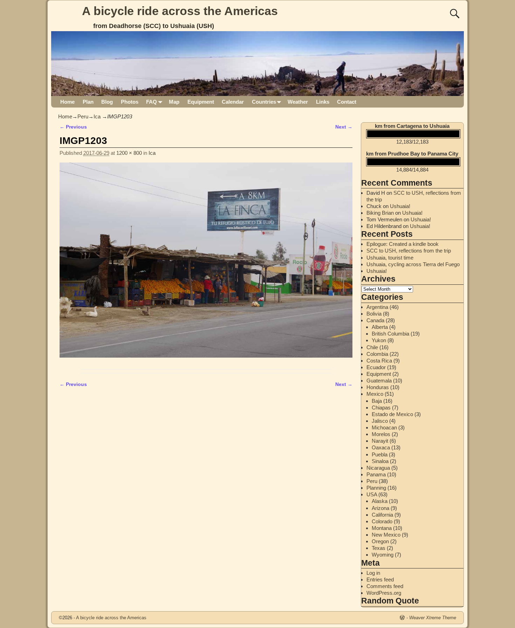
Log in (373, 573)
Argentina (377, 307)
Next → (343, 127)
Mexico (374, 394)
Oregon (380, 541)
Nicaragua (378, 468)
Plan (88, 102)
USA (371, 494)
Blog (107, 102)
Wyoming (382, 555)
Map (174, 102)
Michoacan (384, 427)
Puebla (379, 454)
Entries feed (380, 579)
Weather (298, 102)
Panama (376, 474)
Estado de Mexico (392, 414)
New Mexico (386, 535)
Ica (97, 116)
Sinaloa (380, 461)
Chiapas (381, 407)
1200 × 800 (129, 153)
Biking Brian (380, 213)
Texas (378, 548)
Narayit (380, 441)
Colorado (382, 521)
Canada (375, 320)
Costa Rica (379, 361)
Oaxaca (381, 447)
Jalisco (380, 421)
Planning (376, 488)
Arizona (380, 508)
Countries (264, 102)
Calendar (233, 102)
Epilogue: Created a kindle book (402, 244)
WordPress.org (383, 593)
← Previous (73, 127)
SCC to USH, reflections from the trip (408, 251)
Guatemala (379, 381)
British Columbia (390, 334)
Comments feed (384, 586)
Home (67, 102)
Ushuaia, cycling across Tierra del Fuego (413, 264)
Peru (82, 116)
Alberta (380, 327)
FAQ (151, 102)
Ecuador (376, 367)
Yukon (379, 340)
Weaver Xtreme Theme (432, 617)
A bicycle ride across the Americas (180, 11)
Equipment (200, 102)
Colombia (377, 354)
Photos (129, 102)
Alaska (379, 501)
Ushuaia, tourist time (389, 258)
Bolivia (374, 314)
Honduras (377, 387)
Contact (346, 102)
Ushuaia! (400, 206)
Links (322, 102)
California (382, 515)
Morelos (381, 434)
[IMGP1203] (206, 264)
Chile (372, 347)
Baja (377, 401)
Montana (382, 528)
